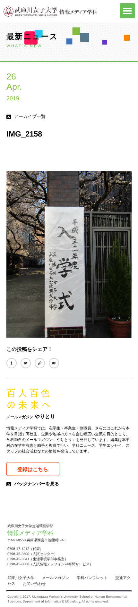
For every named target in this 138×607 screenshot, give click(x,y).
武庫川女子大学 (20, 578)
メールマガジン (55, 578)
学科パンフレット (92, 578)
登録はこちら (32, 469)
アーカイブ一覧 (30, 116)
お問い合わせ (34, 583)
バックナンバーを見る (36, 483)
